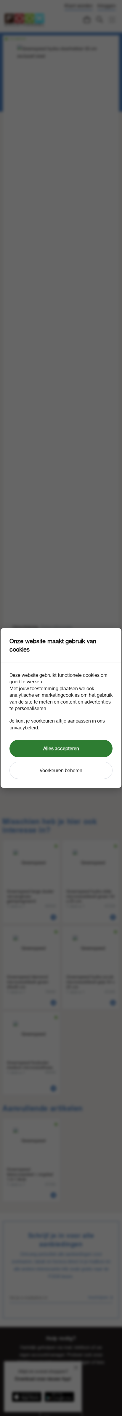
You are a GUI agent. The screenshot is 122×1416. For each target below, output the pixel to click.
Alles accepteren (61, 748)
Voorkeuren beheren (61, 770)
